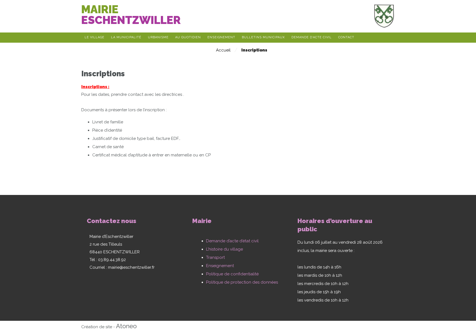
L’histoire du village (224, 249)
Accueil (223, 50)
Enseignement (220, 265)
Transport (215, 257)
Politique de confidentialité (232, 273)
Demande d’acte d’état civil (232, 240)
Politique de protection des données (242, 282)
